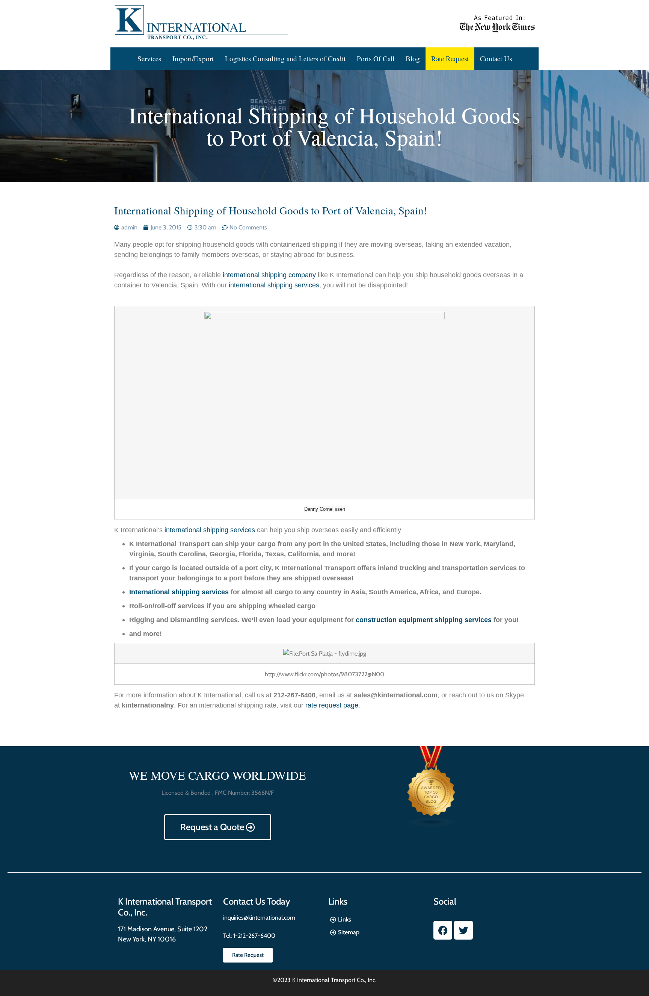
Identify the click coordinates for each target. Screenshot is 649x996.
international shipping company (270, 275)
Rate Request (450, 58)
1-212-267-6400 (253, 935)
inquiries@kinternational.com (259, 917)
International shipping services (179, 592)
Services (149, 58)
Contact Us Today (256, 901)
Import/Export (193, 58)
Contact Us (496, 58)
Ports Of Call (375, 58)
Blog (413, 58)
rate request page (331, 705)
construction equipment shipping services (424, 620)
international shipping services (274, 285)
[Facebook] (442, 930)
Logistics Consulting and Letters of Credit (285, 58)
